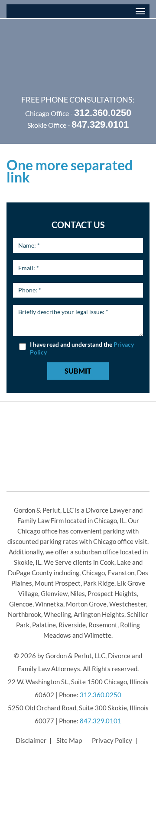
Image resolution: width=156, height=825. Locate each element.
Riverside (72, 625)
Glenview (54, 593)
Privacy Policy (112, 740)
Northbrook (24, 614)
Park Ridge (98, 583)
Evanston (120, 573)
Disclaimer (31, 740)
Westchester (127, 604)
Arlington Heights (99, 614)
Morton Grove (86, 604)
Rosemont (102, 625)
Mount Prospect (58, 583)
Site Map (69, 740)
